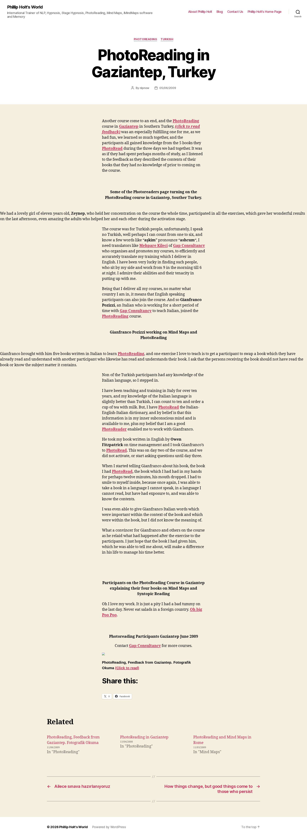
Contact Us (235, 11)
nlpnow (144, 88)
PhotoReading (145, 39)
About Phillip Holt (200, 11)
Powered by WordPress (109, 827)
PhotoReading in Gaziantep (144, 737)
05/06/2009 (167, 88)
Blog (220, 11)
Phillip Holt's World (25, 7)
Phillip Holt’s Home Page (265, 11)
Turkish (167, 39)
